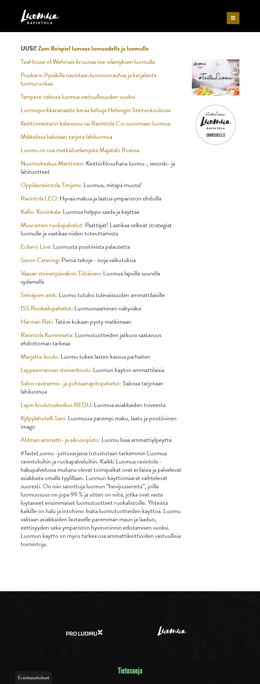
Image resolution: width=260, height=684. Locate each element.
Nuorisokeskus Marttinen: (53, 163)
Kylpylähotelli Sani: (44, 418)
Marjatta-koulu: (40, 356)
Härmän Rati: (37, 321)
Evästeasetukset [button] (33, 677)
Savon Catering (39, 260)
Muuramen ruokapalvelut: (52, 225)
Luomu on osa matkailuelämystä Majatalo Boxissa (80, 150)
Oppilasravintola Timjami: (51, 185)
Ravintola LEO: (39, 198)
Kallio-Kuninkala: (41, 211)
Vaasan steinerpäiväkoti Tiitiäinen (60, 273)
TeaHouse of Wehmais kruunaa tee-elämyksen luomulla (88, 61)
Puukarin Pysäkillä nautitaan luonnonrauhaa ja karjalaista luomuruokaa (88, 79)
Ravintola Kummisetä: (47, 335)
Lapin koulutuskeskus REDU (56, 405)
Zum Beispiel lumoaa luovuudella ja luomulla (93, 48)
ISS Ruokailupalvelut (46, 308)
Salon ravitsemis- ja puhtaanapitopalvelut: (71, 383)
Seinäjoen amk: (39, 295)
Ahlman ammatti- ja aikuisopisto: (60, 439)
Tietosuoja (130, 671)
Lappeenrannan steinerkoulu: (56, 370)
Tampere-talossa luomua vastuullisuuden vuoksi (78, 96)
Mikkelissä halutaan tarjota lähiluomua (66, 136)
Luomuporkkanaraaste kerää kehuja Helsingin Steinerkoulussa (96, 110)
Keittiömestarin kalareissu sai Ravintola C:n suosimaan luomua (95, 123)
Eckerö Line (35, 246)
